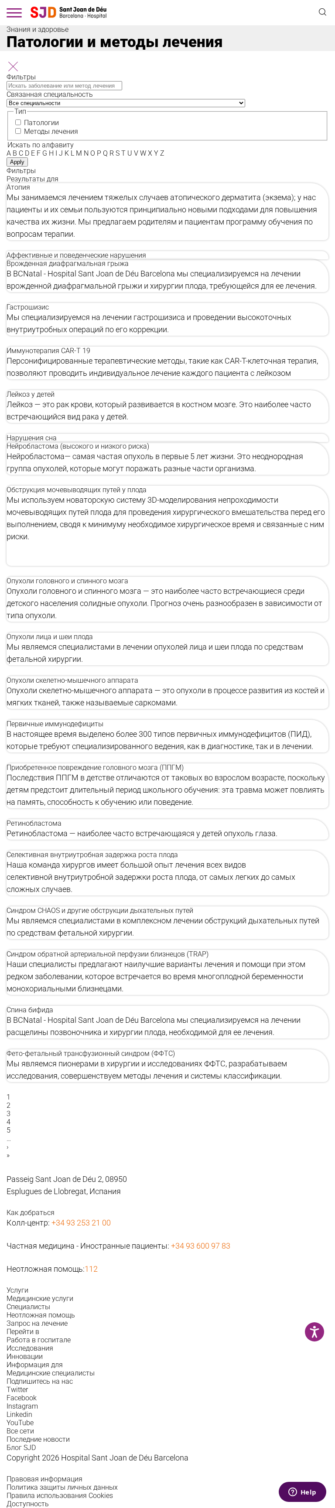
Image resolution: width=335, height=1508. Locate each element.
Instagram (22, 1406)
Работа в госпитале (39, 1340)
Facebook (22, 1398)
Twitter (17, 1389)
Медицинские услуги (40, 1298)
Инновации (25, 1356)
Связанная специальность (50, 94)
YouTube (20, 1423)
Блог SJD (21, 1447)
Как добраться (31, 1212)
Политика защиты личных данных (62, 1487)
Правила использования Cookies (60, 1495)
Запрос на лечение (37, 1323)
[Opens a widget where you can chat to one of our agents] (302, 1493)
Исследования (30, 1348)
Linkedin (19, 1414)
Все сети (20, 1431)
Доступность (28, 1504)
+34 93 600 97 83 (200, 1245)
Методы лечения (51, 131)
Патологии (41, 123)
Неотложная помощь (41, 1315)
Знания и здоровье (37, 29)
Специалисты (28, 1307)
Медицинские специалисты (51, 1373)
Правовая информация (44, 1479)
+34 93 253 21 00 (81, 1222)
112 (91, 1268)
